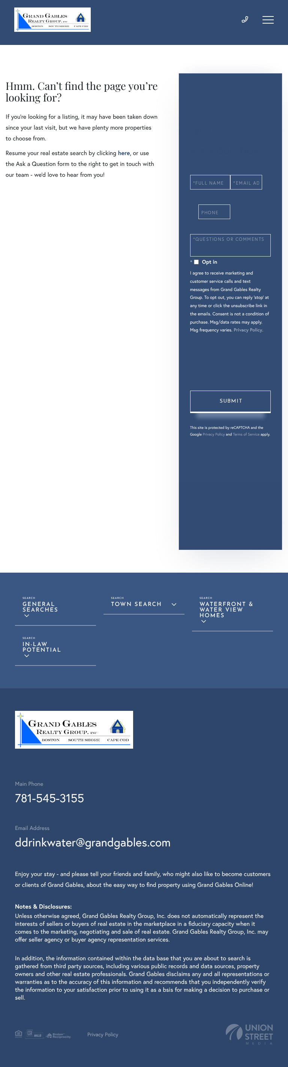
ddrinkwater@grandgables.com (93, 842)
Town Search (136, 604)
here (124, 153)
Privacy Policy (248, 330)
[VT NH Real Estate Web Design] (249, 1034)
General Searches (40, 607)
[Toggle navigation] (268, 20)
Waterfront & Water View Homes (227, 610)
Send (230, 402)
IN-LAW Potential (42, 647)
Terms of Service (246, 434)
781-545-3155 (49, 798)
